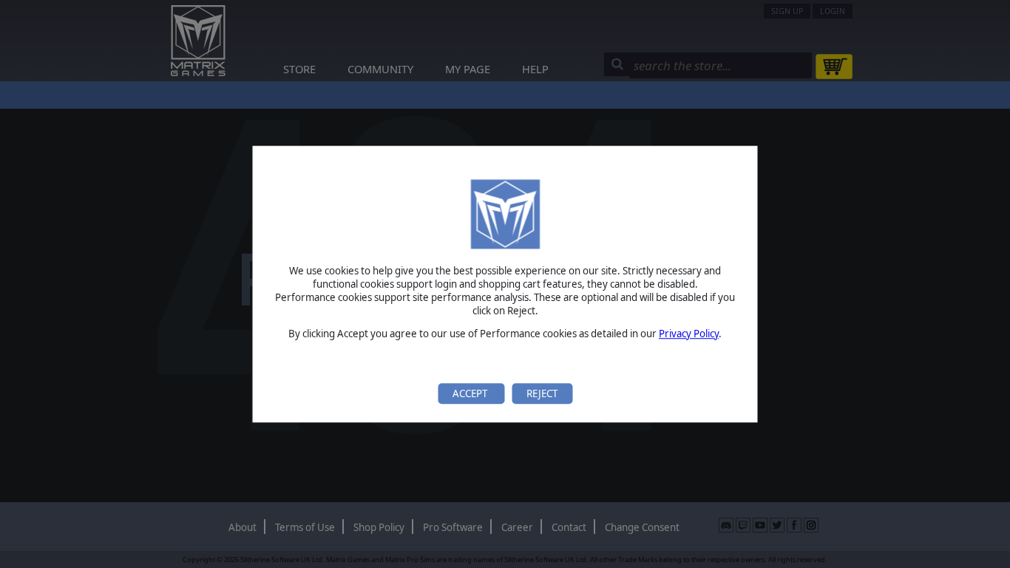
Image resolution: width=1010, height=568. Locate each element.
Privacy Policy (689, 333)
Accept (471, 393)
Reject (541, 393)
